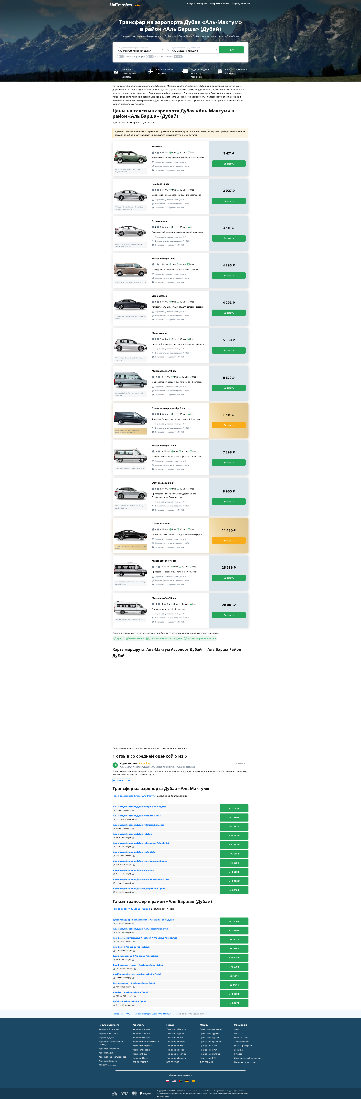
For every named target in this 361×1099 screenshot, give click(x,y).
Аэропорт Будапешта (109, 1048)
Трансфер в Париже (176, 1029)
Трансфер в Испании (210, 1054)
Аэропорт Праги (140, 1058)
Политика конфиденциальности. (230, 1093)
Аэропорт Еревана (141, 1050)
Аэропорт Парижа (141, 1037)
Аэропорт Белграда (108, 1033)
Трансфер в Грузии (209, 1037)
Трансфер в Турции (209, 1033)
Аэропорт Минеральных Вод (112, 1057)
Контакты (238, 1033)
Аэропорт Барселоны (143, 1045)
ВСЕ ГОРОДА (172, 1062)
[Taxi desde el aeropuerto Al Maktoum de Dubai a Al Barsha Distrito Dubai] (193, 1081)
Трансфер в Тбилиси (176, 1054)
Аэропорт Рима (140, 1054)
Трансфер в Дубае (175, 1033)
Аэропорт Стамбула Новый (146, 1041)
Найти (231, 49)
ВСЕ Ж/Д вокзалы (107, 1065)
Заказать (229, 163)
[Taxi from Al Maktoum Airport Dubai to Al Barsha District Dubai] (174, 1081)
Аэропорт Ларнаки (108, 1061)
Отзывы (238, 1054)
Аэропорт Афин (106, 1053)
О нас (237, 1029)
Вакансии (238, 1050)
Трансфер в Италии (209, 1050)
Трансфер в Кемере (176, 1050)
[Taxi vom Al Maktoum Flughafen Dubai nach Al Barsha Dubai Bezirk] (187, 1081)
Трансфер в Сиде (174, 1045)
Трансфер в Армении (210, 1041)
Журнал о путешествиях (246, 1062)
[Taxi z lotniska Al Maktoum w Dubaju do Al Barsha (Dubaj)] (167, 1081)
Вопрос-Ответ (241, 1037)
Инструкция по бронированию (249, 1058)
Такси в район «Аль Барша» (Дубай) (132, 908)
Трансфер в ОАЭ (208, 1058)
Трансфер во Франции (211, 1029)
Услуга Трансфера (197, 3)
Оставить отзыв (121, 780)
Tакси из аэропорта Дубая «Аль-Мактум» (135, 796)
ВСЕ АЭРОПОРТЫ (141, 1062)
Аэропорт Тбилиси (141, 1033)
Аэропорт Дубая (107, 1037)
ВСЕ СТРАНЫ (206, 1062)
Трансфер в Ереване (176, 1058)
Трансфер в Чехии (209, 1045)
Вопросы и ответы (220, 3)
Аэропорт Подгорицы (109, 1029)
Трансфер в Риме (174, 1037)
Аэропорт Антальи (141, 1029)
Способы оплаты (242, 1041)
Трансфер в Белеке (175, 1041)
